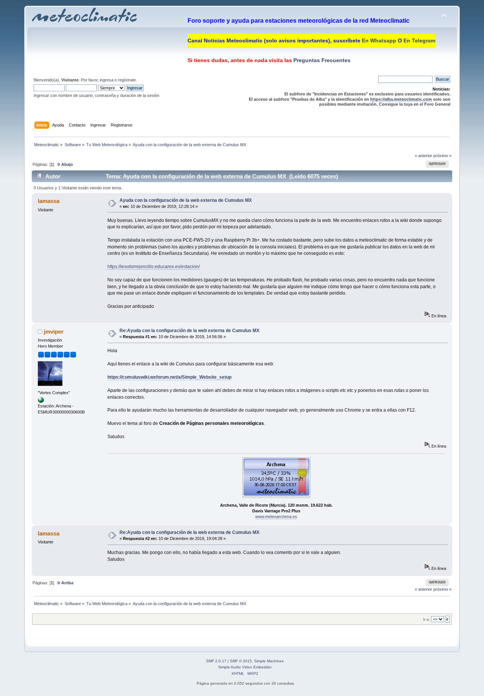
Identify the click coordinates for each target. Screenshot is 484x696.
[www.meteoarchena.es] (41, 401)
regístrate (127, 80)
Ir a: (426, 619)
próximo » (442, 155)
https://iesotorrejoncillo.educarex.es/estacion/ (153, 266)
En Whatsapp (379, 40)
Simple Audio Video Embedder (244, 667)
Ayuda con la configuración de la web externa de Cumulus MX (185, 200)
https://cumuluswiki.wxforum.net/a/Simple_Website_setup (169, 377)
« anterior (423, 155)
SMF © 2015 (241, 661)
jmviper (54, 331)
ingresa (106, 80)
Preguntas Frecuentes (321, 60)
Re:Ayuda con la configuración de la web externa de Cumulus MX (189, 330)
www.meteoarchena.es (276, 516)
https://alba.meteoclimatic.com (401, 99)
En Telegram (419, 40)
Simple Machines (269, 661)
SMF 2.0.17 (216, 661)
